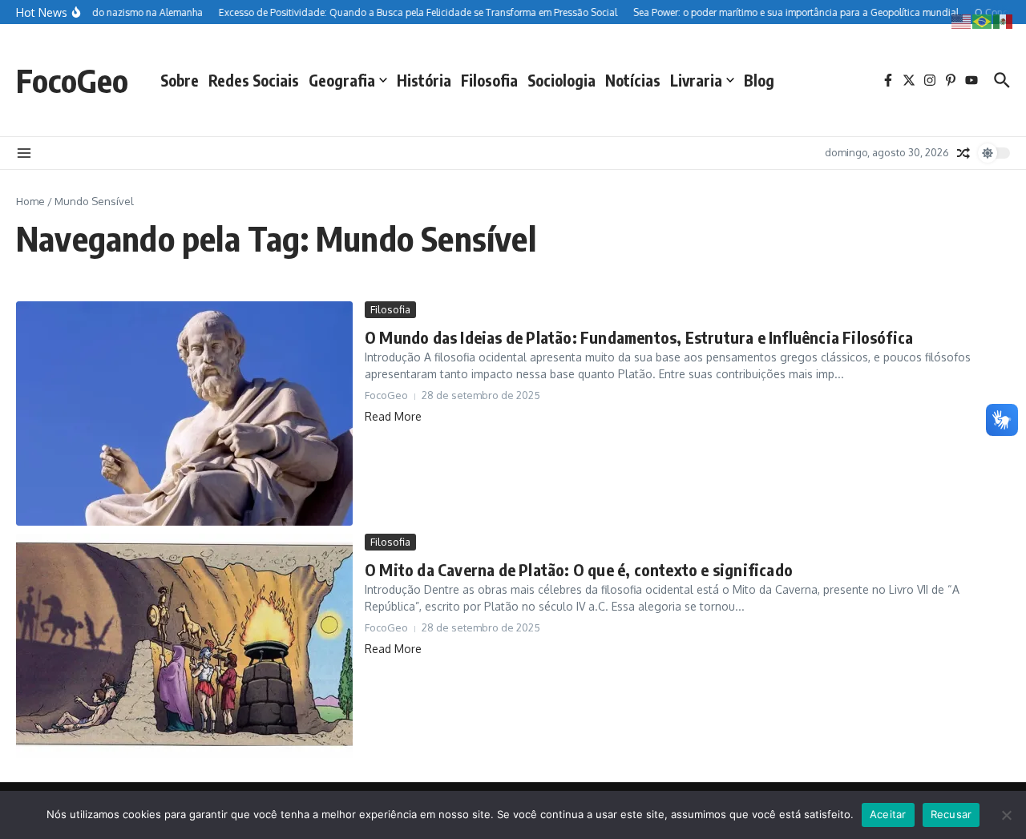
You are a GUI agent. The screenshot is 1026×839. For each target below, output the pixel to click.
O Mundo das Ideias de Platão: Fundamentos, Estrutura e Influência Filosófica (639, 337)
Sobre (179, 80)
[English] (961, 20)
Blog (759, 80)
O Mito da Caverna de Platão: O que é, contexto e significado (579, 569)
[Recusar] (1006, 815)
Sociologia (561, 80)
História (424, 80)
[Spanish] (1003, 20)
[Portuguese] (982, 20)
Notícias (632, 80)
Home (30, 201)
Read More (393, 416)
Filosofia (489, 80)
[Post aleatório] (963, 153)
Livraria (696, 80)
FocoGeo (72, 80)
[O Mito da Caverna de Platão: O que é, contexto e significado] (184, 646)
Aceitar (888, 814)
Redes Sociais (253, 80)
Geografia (342, 80)
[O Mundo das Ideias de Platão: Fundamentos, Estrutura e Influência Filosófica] (184, 413)
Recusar (951, 814)
